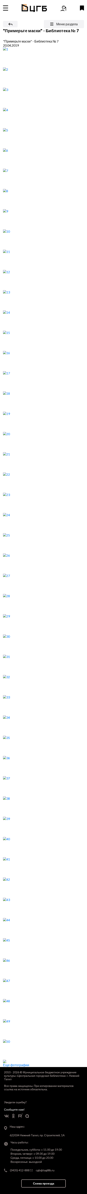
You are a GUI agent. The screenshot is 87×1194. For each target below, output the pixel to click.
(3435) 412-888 (19, 1170)
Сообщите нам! (14, 1109)
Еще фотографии (16, 1065)
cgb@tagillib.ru (45, 1170)
